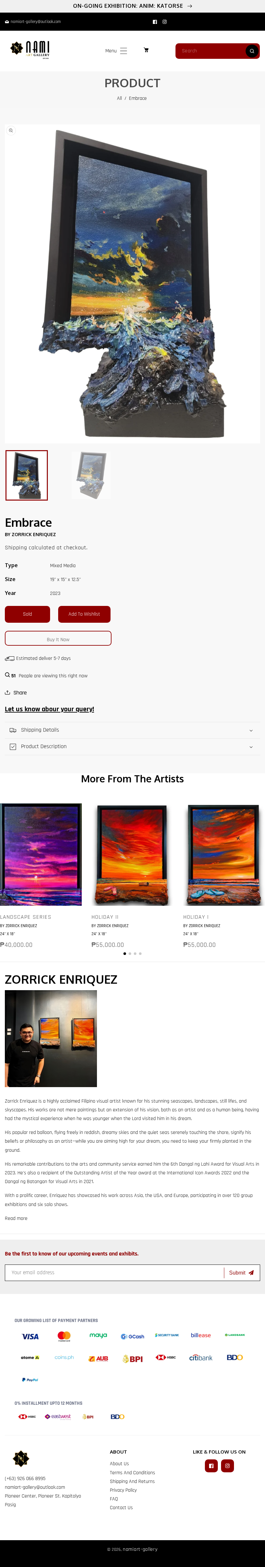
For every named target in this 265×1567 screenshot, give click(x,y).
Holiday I (196, 917)
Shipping (16, 547)
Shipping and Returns (132, 1481)
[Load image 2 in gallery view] (91, 475)
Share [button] (20, 692)
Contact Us (121, 1507)
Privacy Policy (123, 1490)
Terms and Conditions (132, 1472)
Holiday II (105, 917)
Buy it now (58, 639)
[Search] (252, 51)
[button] (123, 51)
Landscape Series (25, 917)
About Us (119, 1463)
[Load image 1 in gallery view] (26, 475)
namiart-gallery (140, 1549)
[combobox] (217, 51)
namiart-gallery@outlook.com (35, 1487)
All (119, 98)
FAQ (114, 1499)
